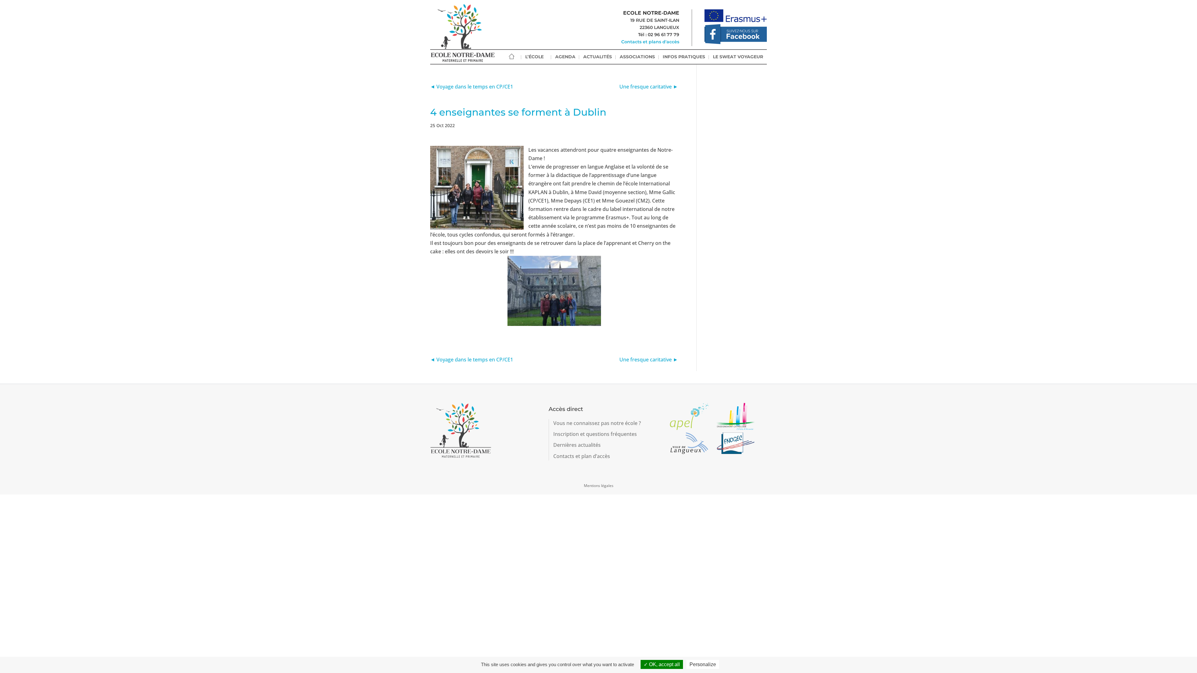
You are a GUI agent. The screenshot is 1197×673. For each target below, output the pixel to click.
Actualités (597, 57)
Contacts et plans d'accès (650, 42)
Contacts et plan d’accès (581, 456)
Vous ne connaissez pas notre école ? (597, 423)
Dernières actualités (577, 445)
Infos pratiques (684, 57)
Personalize (703, 664)
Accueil (511, 57)
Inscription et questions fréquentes (595, 434)
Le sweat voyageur (738, 57)
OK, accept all (664, 664)
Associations (637, 57)
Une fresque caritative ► (648, 86)
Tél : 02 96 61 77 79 (658, 34)
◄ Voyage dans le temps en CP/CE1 (471, 86)
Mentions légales (598, 485)
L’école (534, 57)
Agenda (565, 57)
